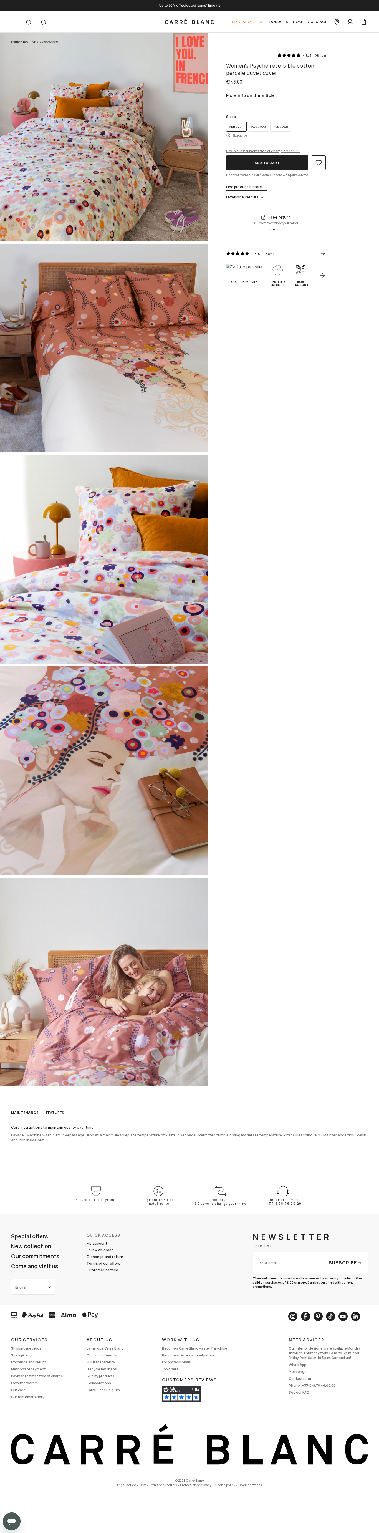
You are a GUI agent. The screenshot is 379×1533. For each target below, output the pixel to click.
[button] (43, 22)
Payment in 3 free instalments (158, 1202)
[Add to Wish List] (319, 162)
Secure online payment (96, 1200)
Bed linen (29, 41)
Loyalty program (24, 1383)
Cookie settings (250, 1485)
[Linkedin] (355, 1316)
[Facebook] (305, 1316)
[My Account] (350, 21)
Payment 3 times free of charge (37, 1376)
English (21, 1287)
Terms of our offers (103, 1263)
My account (97, 1243)
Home (15, 41)
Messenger (298, 1371)
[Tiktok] (330, 1316)
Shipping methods (26, 1348)
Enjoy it (214, 5)
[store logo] (189, 22)
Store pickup (21, 1355)
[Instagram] (292, 1316)
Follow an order (100, 1249)
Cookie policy (225, 1485)
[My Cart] (363, 21)
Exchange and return (105, 1256)
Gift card (18, 1390)
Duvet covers (48, 41)
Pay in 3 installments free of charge (263, 151)
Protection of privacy (195, 1485)
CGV (142, 1485)
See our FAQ (299, 1392)
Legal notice (126, 1485)
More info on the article (250, 96)
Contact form (300, 1378)
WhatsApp (297, 1364)
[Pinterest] (318, 1316)
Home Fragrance (310, 21)
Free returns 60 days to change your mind (221, 1202)
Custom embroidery (27, 1397)
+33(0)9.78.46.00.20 (319, 1385)
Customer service (102, 1269)
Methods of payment (28, 1369)
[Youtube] (343, 1316)
